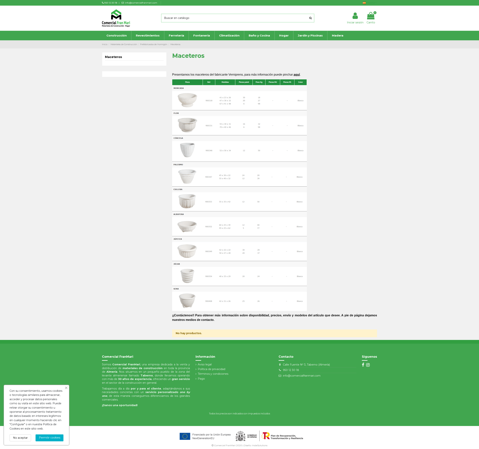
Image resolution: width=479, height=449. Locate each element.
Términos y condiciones (213, 373)
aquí (297, 74)
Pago (201, 378)
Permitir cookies (49, 437)
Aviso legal (205, 364)
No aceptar (20, 437)
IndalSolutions (259, 445)
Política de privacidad (211, 369)
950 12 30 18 (291, 370)
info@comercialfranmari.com (302, 375)
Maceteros (113, 57)
